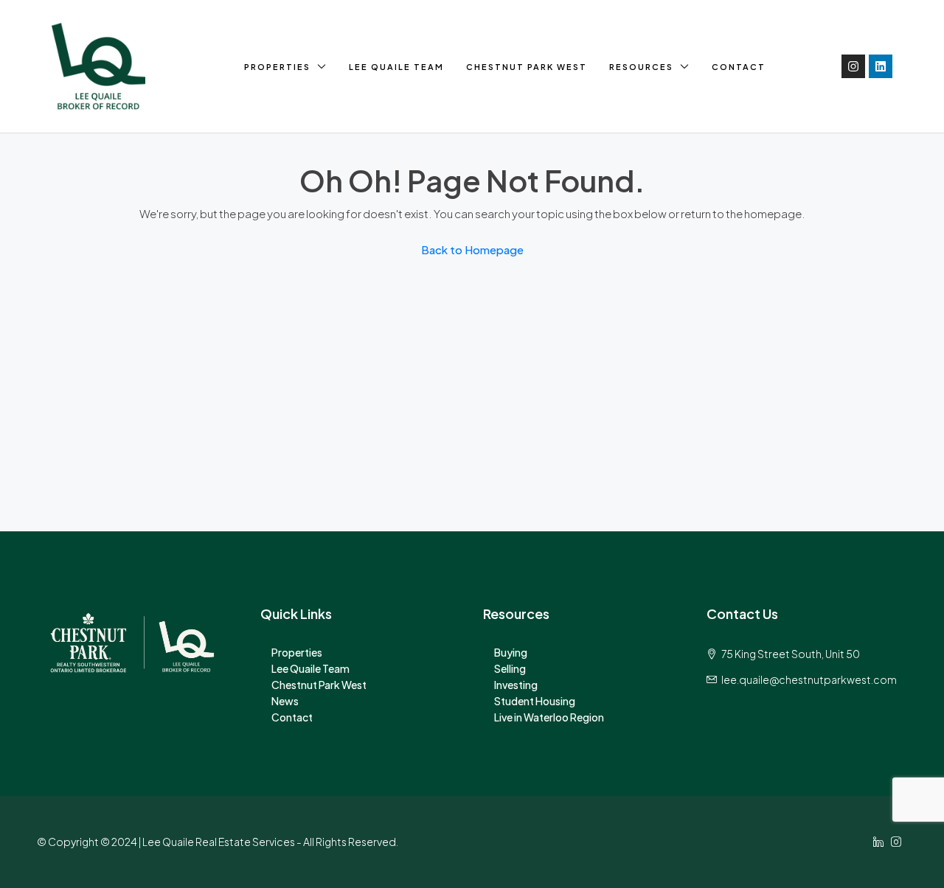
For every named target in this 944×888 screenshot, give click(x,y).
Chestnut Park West (526, 66)
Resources (641, 66)
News (285, 700)
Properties (277, 66)
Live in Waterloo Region (549, 717)
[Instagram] (853, 66)
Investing (516, 684)
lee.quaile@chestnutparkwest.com (809, 679)
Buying (510, 652)
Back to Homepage (472, 249)
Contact (739, 66)
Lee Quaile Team (396, 66)
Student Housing (534, 700)
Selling (510, 668)
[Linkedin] (880, 66)
